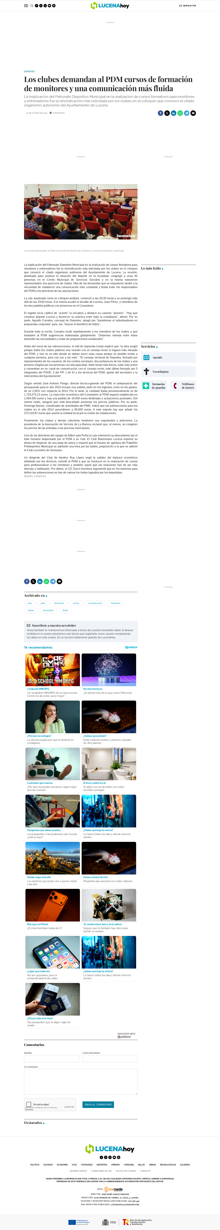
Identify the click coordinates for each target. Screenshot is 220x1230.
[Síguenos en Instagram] (45, 5)
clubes (31, 610)
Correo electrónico (91, 1053)
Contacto (145, 1171)
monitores (115, 603)
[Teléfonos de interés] (183, 385)
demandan (48, 610)
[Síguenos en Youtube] (49, 5)
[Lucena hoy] (110, 1152)
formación (59, 603)
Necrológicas (168, 1165)
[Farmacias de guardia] (154, 385)
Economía (62, 1165)
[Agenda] (168, 357)
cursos (76, 603)
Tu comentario (31, 1067)
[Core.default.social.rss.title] (54, 5)
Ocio (74, 1165)
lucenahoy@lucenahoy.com (125, 1205)
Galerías (185, 1165)
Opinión (115, 1165)
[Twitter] (167, 113)
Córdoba (129, 1165)
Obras (152, 1165)
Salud (141, 1165)
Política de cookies (126, 1171)
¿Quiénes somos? (78, 1171)
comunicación (95, 603)
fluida (65, 610)
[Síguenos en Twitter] (41, 5)
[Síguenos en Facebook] (36, 5)
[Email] (193, 113)
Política (34, 1165)
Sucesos (48, 1165)
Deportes (29, 71)
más (30, 603)
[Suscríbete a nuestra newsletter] (80, 631)
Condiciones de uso (101, 1171)
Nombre (28, 1053)
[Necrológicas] (168, 371)
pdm (43, 603)
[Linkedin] (173, 113)
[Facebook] (160, 113)
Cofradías (86, 1165)
